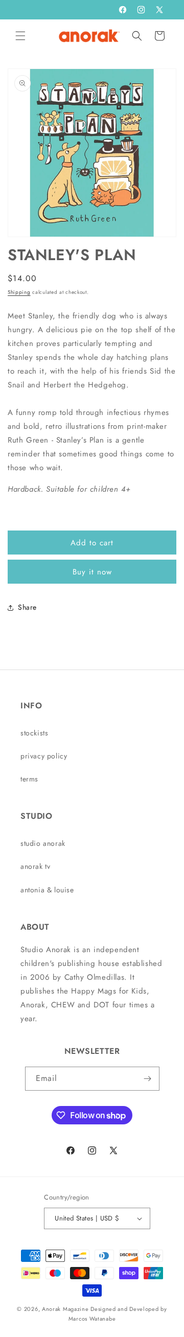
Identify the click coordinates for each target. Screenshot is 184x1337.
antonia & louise (47, 890)
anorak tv (35, 866)
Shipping (19, 292)
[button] (20, 36)
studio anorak (42, 843)
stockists (34, 733)
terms (29, 779)
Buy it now (92, 572)
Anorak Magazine (65, 1309)
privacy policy (43, 756)
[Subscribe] (147, 1079)
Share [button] (27, 607)
